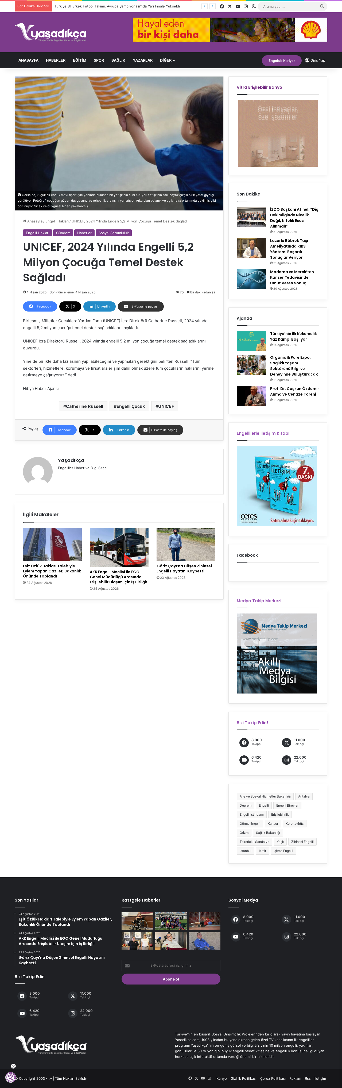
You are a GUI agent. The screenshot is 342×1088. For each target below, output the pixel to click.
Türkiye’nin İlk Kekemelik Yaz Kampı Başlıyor (293, 336)
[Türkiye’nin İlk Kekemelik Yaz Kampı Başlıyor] (251, 341)
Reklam (295, 1078)
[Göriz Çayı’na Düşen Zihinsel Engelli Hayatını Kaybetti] (186, 544)
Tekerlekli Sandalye (254, 842)
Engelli (264, 805)
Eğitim (79, 60)
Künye (221, 1078)
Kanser (273, 824)
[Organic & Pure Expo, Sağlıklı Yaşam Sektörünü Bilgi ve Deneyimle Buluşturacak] (251, 365)
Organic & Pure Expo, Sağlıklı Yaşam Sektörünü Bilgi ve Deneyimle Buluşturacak (294, 366)
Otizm (244, 833)
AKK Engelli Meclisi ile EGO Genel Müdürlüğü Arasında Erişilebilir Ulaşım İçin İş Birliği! (118, 577)
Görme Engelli (250, 824)
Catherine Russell (84, 406)
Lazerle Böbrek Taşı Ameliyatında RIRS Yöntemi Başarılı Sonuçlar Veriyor (289, 249)
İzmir (262, 851)
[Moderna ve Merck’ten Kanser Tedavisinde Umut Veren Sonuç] (251, 279)
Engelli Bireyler (287, 805)
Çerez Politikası (273, 1078)
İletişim (320, 1078)
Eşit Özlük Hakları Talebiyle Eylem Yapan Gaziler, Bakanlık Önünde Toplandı (52, 571)
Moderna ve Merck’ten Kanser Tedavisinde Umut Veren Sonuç (292, 277)
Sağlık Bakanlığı (268, 833)
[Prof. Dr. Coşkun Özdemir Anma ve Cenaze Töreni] (251, 396)
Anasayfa (28, 60)
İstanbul (245, 851)
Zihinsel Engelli (302, 842)
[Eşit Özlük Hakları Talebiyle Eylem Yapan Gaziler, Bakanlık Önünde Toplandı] (52, 544)
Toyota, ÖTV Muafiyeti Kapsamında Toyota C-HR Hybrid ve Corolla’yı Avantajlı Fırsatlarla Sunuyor (135, 6)
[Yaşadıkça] (51, 32)
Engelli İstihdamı (252, 814)
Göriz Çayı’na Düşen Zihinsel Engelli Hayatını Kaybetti (184, 568)
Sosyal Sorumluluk (114, 233)
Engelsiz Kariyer (282, 60)
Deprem (245, 805)
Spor (99, 60)
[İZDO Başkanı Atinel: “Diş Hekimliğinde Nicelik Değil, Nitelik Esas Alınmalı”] (251, 217)
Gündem (63, 233)
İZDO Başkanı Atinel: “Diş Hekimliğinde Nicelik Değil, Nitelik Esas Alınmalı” (294, 218)
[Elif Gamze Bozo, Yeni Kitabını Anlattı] (137, 921)
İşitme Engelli (283, 851)
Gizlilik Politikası (243, 1078)
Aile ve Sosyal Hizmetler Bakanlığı (265, 796)
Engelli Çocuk (130, 406)
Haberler (55, 60)
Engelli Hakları (57, 221)
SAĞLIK (118, 60)
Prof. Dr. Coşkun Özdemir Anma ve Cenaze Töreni (294, 391)
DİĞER (166, 60)
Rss (308, 1078)
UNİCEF (166, 406)
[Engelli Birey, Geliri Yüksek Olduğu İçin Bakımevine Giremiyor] (204, 941)
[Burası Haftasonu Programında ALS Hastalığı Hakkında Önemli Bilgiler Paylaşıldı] (171, 941)
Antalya (304, 796)
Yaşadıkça (71, 460)
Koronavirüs (295, 824)
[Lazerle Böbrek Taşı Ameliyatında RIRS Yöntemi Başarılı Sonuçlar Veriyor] (251, 248)
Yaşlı (280, 842)
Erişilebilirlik (280, 814)
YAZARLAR (143, 60)
